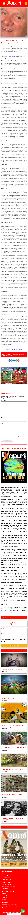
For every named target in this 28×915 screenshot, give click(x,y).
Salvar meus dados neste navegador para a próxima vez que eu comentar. (13, 436)
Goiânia (16, 64)
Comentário (4, 400)
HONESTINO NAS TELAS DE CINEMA (12, 670)
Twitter (4, 899)
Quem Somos (5, 874)
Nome (3, 417)
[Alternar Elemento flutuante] (23, 911)
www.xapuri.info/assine (6, 610)
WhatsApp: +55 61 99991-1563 (10, 906)
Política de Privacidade (8, 886)
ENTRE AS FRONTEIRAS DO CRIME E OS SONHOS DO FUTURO (13, 697)
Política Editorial (6, 884)
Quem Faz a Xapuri (7, 879)
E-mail (3, 423)
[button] (4, 3)
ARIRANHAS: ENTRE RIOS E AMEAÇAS (12, 769)
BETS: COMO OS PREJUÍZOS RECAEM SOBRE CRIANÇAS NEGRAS (12, 726)
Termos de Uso (6, 888)
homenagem (19, 349)
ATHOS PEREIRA (7, 349)
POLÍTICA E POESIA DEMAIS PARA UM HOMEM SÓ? (12, 819)
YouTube (4, 897)
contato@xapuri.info (10, 612)
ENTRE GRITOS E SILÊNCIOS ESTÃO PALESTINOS (12, 795)
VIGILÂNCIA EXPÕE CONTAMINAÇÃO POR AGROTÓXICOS (14, 748)
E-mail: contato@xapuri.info (10, 904)
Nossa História (6, 875)
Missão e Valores (6, 877)
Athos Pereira (11, 56)
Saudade (14, 349)
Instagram (5, 893)
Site (2, 429)
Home (20, 42)
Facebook (4, 895)
